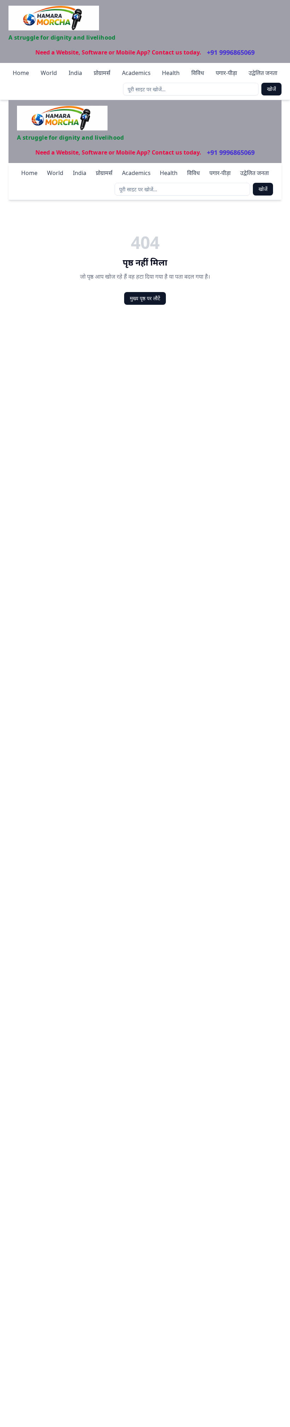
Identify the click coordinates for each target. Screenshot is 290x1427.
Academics (136, 73)
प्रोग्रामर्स (102, 73)
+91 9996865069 (231, 52)
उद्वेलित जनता (263, 73)
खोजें (271, 89)
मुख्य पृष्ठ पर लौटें (145, 298)
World (49, 73)
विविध (197, 73)
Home (21, 73)
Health (171, 73)
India (75, 73)
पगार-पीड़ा (226, 73)
